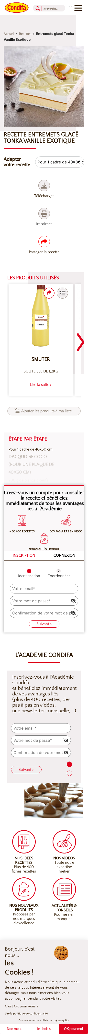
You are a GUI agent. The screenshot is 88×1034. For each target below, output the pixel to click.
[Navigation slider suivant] (80, 339)
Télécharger (44, 196)
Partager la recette (44, 252)
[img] (73, 601)
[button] (62, 293)
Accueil (9, 34)
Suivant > (44, 624)
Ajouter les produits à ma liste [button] (46, 411)
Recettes (25, 34)
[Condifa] (16, 7)
